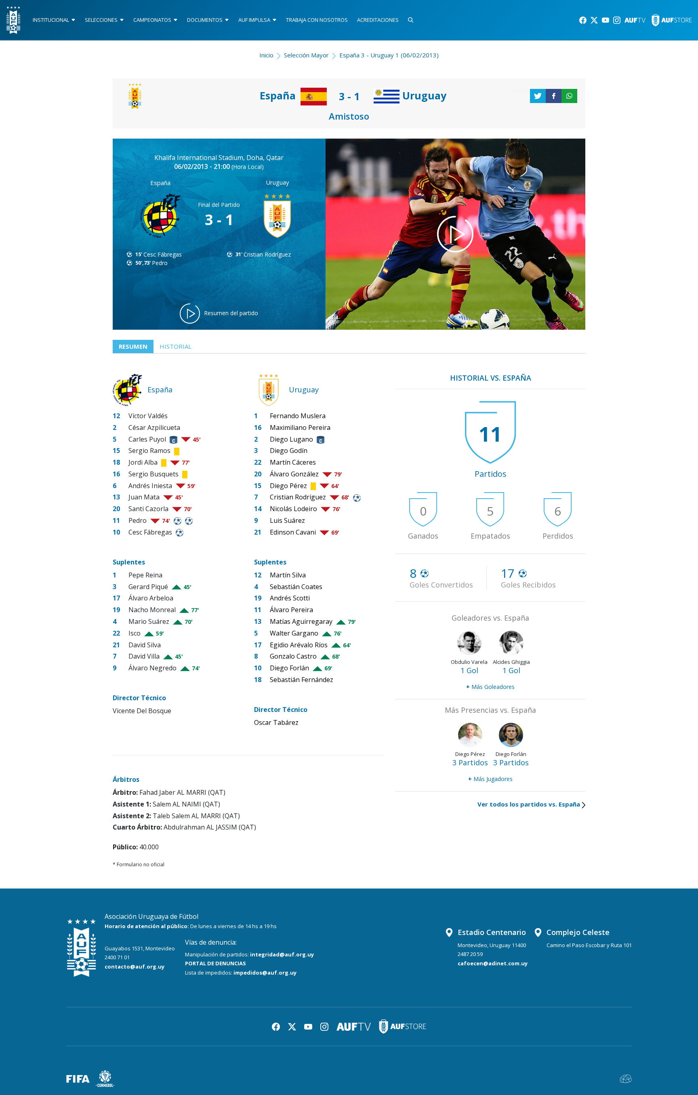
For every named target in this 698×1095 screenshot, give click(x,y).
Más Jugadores (490, 779)
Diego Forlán (289, 667)
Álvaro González (294, 474)
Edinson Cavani (293, 532)
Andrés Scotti (290, 598)
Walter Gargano (294, 633)
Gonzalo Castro (293, 656)
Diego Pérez (288, 485)
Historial (175, 346)
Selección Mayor (306, 55)
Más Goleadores (490, 687)
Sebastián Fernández (301, 679)
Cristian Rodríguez (267, 254)
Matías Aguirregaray (301, 621)
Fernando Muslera (298, 415)
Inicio (266, 55)
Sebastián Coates (296, 586)
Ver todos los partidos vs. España (528, 804)
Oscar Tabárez (276, 722)
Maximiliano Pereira (300, 427)
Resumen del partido (231, 313)
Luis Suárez (287, 520)
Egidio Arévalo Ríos (299, 644)
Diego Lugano (291, 439)
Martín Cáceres (293, 462)
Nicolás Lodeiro (293, 508)
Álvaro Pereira (291, 609)
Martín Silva (288, 575)
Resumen (133, 346)
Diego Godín (288, 450)
